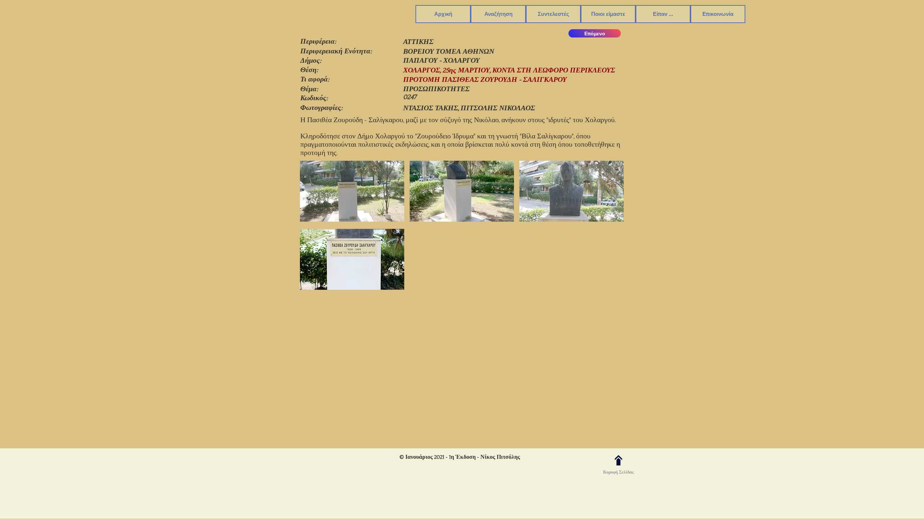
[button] (498, 14)
